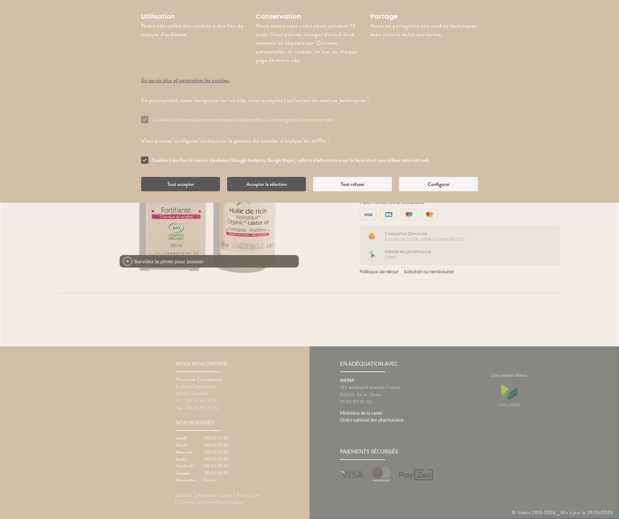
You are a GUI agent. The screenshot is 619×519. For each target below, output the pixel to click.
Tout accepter (180, 184)
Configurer (439, 184)
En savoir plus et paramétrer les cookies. (185, 80)
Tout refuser (353, 184)
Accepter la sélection (266, 184)
